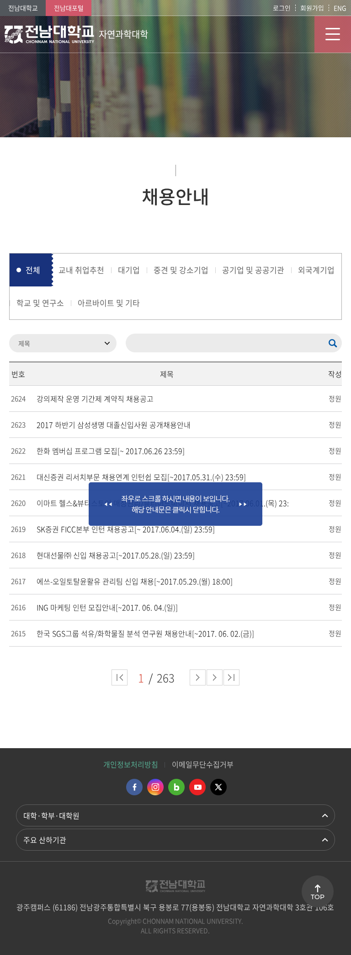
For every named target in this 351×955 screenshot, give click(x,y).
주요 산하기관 (44, 839)
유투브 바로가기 (197, 787)
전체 (33, 269)
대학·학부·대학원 (51, 815)
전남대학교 (23, 7)
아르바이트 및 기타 (109, 302)
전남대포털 (69, 7)
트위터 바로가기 (218, 787)
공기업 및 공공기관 (253, 269)
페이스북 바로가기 (134, 787)
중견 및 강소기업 (181, 269)
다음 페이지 (198, 677)
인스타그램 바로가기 (155, 787)
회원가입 (312, 8)
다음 (215, 677)
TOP (317, 897)
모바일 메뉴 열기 (332, 34)
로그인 (282, 8)
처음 (120, 677)
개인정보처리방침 (130, 764)
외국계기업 (316, 269)
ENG (340, 8)
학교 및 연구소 (40, 302)
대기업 (129, 269)
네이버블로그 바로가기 (176, 787)
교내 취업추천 (81, 269)
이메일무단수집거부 (203, 764)
